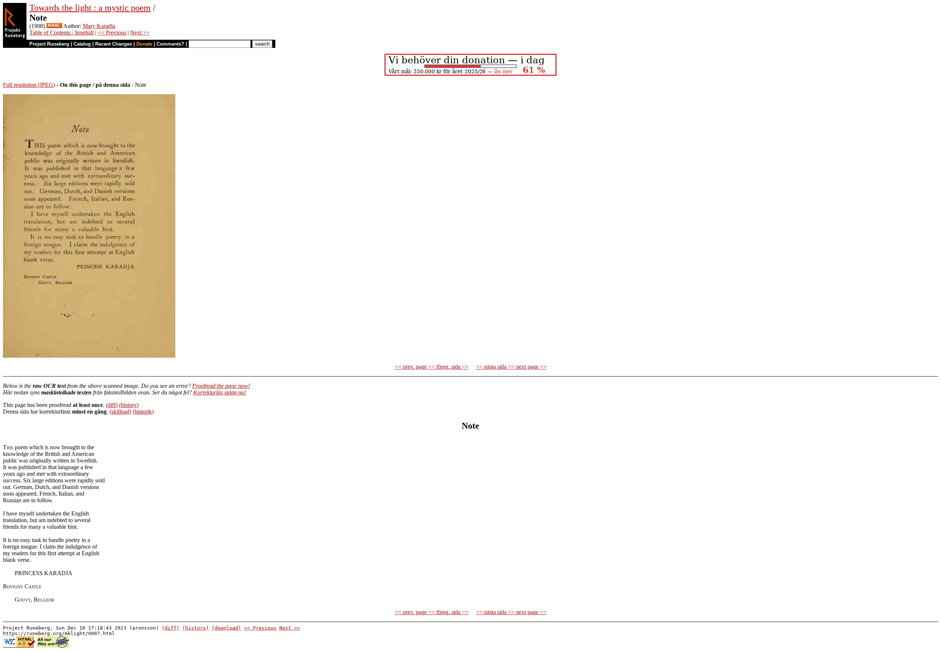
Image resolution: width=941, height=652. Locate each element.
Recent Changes (113, 44)
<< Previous (112, 32)
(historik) (143, 411)
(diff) (112, 405)
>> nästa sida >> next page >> (511, 367)
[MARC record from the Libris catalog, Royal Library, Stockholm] (54, 26)
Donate (144, 44)
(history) (129, 405)
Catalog (82, 44)
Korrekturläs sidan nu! (219, 392)
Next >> (140, 32)
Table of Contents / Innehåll (61, 32)
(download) (226, 628)
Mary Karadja (99, 26)
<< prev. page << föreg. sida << (432, 367)
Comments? (170, 44)
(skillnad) (120, 411)
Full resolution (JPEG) (29, 85)
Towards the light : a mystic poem (90, 8)
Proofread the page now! (221, 386)
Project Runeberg (49, 44)
